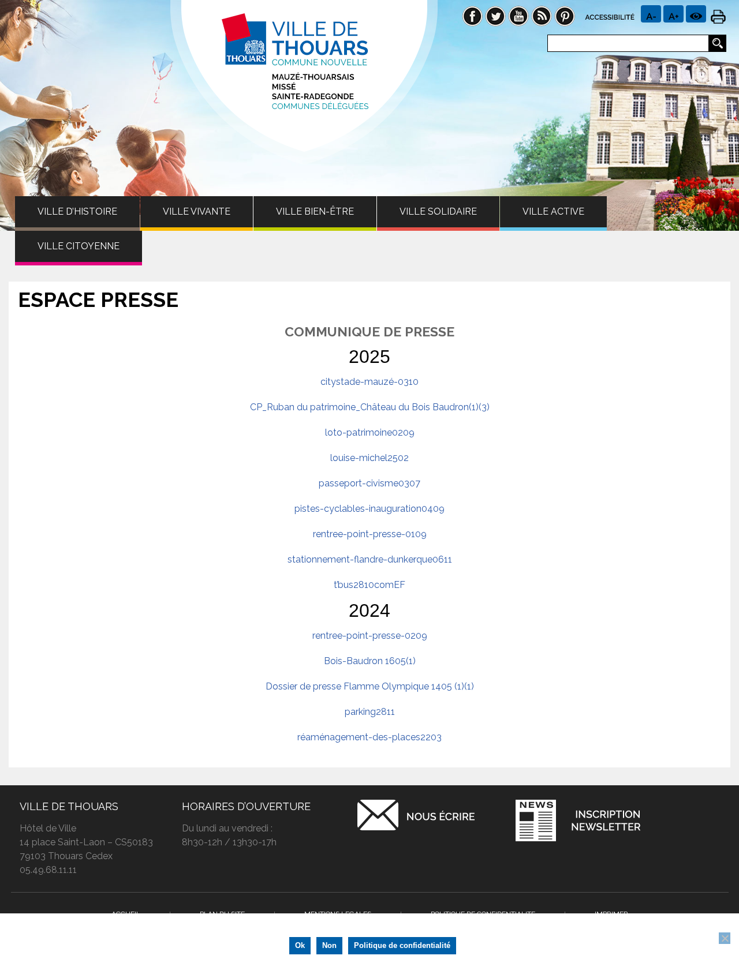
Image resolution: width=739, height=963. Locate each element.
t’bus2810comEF (369, 584)
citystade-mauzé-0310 (369, 381)
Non (329, 945)
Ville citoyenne (79, 246)
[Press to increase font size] (651, 14)
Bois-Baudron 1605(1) (370, 660)
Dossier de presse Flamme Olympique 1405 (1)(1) (370, 686)
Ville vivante (196, 211)
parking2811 (370, 711)
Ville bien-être (315, 211)
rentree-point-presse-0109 (370, 534)
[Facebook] (472, 15)
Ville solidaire (438, 211)
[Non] (724, 938)
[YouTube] (518, 15)
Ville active (553, 211)
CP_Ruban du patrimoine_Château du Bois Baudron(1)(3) (370, 407)
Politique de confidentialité (402, 945)
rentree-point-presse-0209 (369, 635)
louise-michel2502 (369, 457)
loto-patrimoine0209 (370, 432)
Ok (300, 945)
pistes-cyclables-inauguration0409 (369, 508)
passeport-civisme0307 (369, 483)
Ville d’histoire (77, 211)
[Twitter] (495, 15)
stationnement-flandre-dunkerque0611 (370, 559)
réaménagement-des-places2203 (369, 737)
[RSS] (541, 15)
